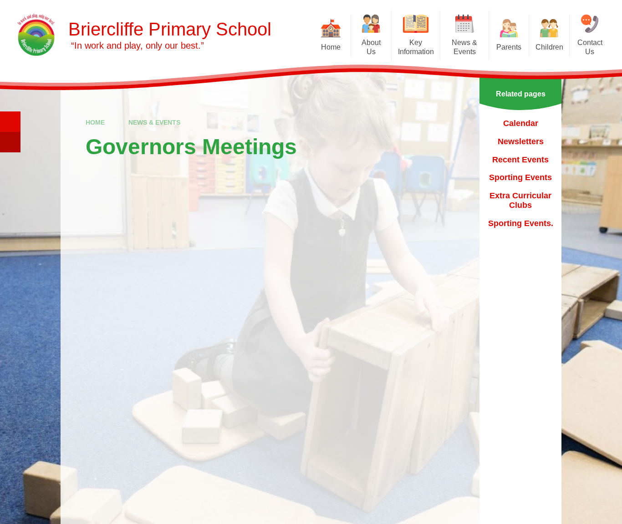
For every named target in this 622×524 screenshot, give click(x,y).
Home (95, 122)
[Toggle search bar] (10, 121)
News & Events (154, 122)
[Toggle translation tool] (10, 142)
